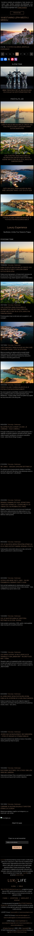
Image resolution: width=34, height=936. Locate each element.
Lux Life (3, 860)
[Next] (32, 33)
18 (24, 54)
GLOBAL (13, 886)
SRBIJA (21, 886)
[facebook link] (11, 831)
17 (20, 54)
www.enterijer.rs (21, 921)
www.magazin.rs (22, 915)
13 (6, 54)
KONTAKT (17, 900)
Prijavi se (17, 847)
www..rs (15, 912)
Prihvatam (17, 13)
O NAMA (5, 898)
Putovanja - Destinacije (14, 265)
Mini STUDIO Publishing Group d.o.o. (11, 889)
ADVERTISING (14, 898)
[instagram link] (23, 831)
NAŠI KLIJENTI (25, 898)
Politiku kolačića (22, 7)
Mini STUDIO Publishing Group (17, 932)
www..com (26, 912)
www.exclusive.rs (24, 917)
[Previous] (2, 33)
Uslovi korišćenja (21, 930)
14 (10, 54)
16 (17, 54)
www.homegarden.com (10, 923)
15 (13, 54)
